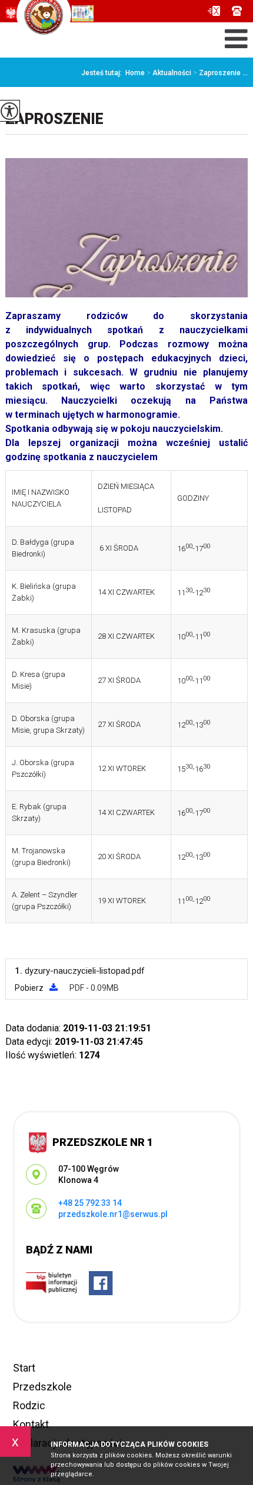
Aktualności (169, 72)
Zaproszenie (54, 119)
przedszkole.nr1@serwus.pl (217, 11)
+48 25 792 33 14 (237, 11)
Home (135, 72)
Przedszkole (42, 1386)
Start (24, 1368)
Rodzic (29, 1405)
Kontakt (31, 1424)
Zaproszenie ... (220, 72)
